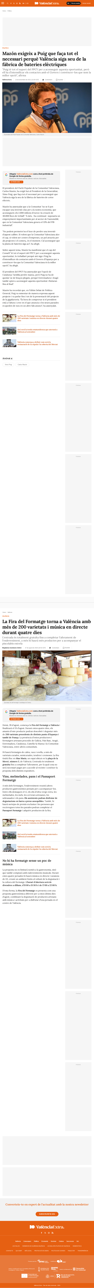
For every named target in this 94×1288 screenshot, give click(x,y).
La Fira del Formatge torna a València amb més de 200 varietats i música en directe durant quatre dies (38, 318)
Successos (70, 1241)
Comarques (27, 1241)
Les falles (16, 1246)
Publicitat (71, 1250)
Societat (53, 1241)
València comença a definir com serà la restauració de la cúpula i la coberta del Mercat (37, 343)
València (5, 616)
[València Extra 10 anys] (47, 1229)
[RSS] (19, 3)
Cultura (61, 1241)
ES (27, 3)
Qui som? (19, 1250)
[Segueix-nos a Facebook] (10, 3)
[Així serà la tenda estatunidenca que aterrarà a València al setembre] (9, 331)
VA (23, 3)
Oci (78, 1241)
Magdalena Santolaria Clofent (11, 648)
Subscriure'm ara (47, 1214)
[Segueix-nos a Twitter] (13, 3)
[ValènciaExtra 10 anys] (47, 3)
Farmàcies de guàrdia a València (33, 1246)
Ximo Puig (8, 364)
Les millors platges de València (58, 1246)
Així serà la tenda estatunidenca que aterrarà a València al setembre (37, 330)
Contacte (9, 1250)
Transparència (83, 1250)
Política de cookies (58, 1250)
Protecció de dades (41, 1250)
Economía (44, 1241)
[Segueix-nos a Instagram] (16, 3)
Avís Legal (28, 1250)
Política (5, 48)
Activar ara (15, 182)
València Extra (7, 80)
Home (4, 11)
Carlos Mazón (22, 364)
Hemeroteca (77, 1246)
